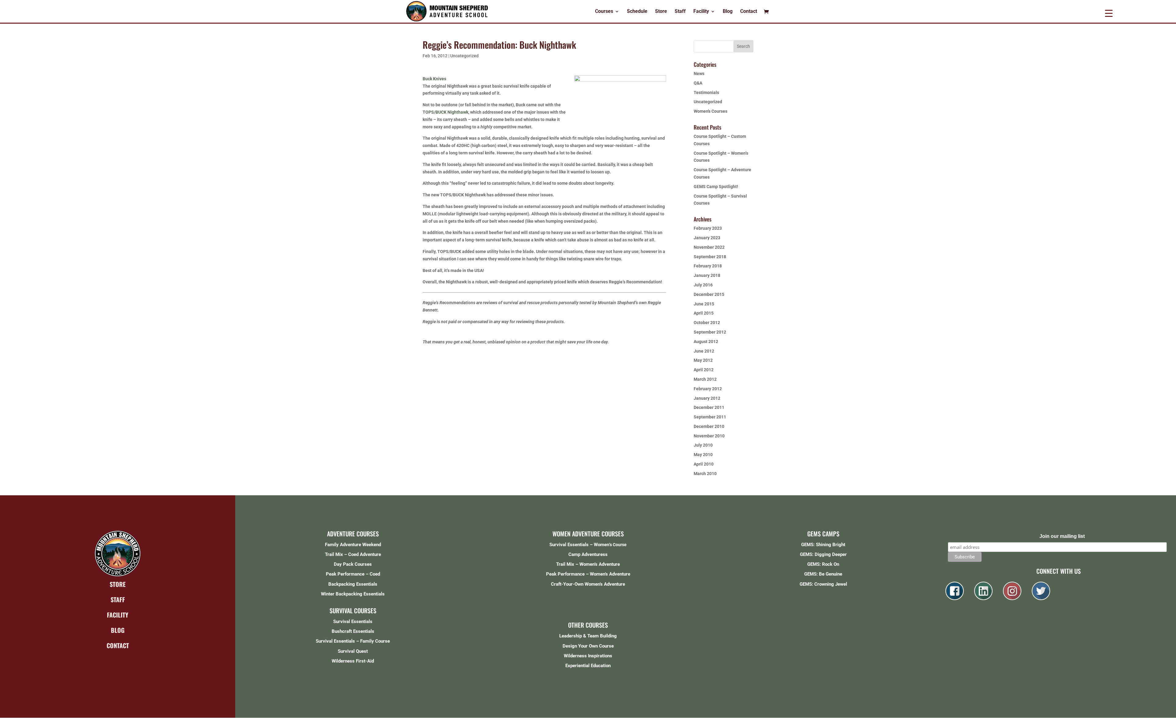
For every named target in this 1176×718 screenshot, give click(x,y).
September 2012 (710, 332)
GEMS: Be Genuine (823, 574)
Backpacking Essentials (352, 584)
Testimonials (706, 92)
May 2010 (703, 454)
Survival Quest (353, 651)
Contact (748, 11)
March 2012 (705, 379)
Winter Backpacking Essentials (353, 594)
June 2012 (704, 351)
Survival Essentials (352, 621)
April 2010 (704, 464)
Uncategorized (464, 55)
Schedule (637, 11)
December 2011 (709, 407)
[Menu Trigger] (1108, 13)
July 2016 (703, 284)
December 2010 (709, 426)
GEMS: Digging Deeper (823, 554)
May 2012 (703, 360)
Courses (604, 11)
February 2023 (708, 228)
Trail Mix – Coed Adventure (353, 554)
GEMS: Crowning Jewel (823, 584)
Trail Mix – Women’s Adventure (588, 564)
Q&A (698, 83)
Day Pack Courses (353, 564)
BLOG (118, 630)
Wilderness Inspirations (588, 656)
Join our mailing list (1062, 536)
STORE (118, 584)
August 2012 (706, 341)
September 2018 (710, 256)
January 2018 (707, 275)
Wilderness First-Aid (353, 661)
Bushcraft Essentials (353, 631)
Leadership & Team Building (588, 636)
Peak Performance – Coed (353, 574)
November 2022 (709, 247)
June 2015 (704, 303)
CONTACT (118, 645)
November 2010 (709, 435)
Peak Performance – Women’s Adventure (588, 574)
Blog (728, 11)
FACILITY (117, 614)
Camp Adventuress (588, 554)
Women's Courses (710, 111)
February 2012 (708, 388)
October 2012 (707, 322)
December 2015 (709, 294)
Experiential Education (588, 665)
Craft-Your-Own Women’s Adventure (588, 584)
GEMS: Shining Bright (823, 544)
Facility (701, 11)
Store (661, 11)
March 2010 (705, 473)
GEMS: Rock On (823, 564)
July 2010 (703, 445)
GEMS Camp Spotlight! (716, 186)
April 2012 (704, 369)
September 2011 (710, 416)
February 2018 (708, 265)
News (699, 73)
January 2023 (707, 237)
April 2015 (704, 313)
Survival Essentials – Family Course (353, 641)
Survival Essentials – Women (579, 544)
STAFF (118, 599)
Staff (680, 11)
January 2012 (707, 398)
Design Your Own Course (588, 646)
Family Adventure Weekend (353, 544)
